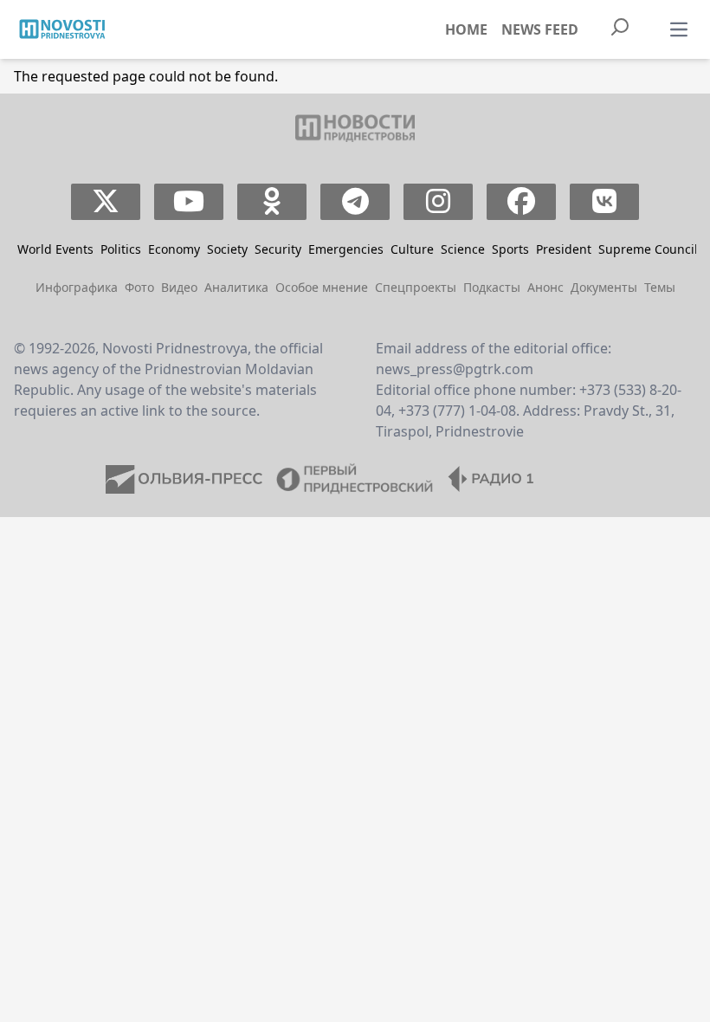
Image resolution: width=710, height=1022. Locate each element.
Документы (604, 287)
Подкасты (491, 287)
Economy (174, 249)
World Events (55, 249)
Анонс (545, 287)
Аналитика (236, 287)
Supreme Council (648, 249)
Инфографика (77, 287)
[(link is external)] (106, 202)
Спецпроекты (415, 287)
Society (227, 249)
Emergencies (346, 249)
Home (466, 29)
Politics (120, 249)
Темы (659, 287)
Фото (139, 287)
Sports (510, 249)
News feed (539, 29)
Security (278, 249)
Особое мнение (321, 287)
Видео (179, 287)
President (563, 249)
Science (463, 249)
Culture (412, 249)
